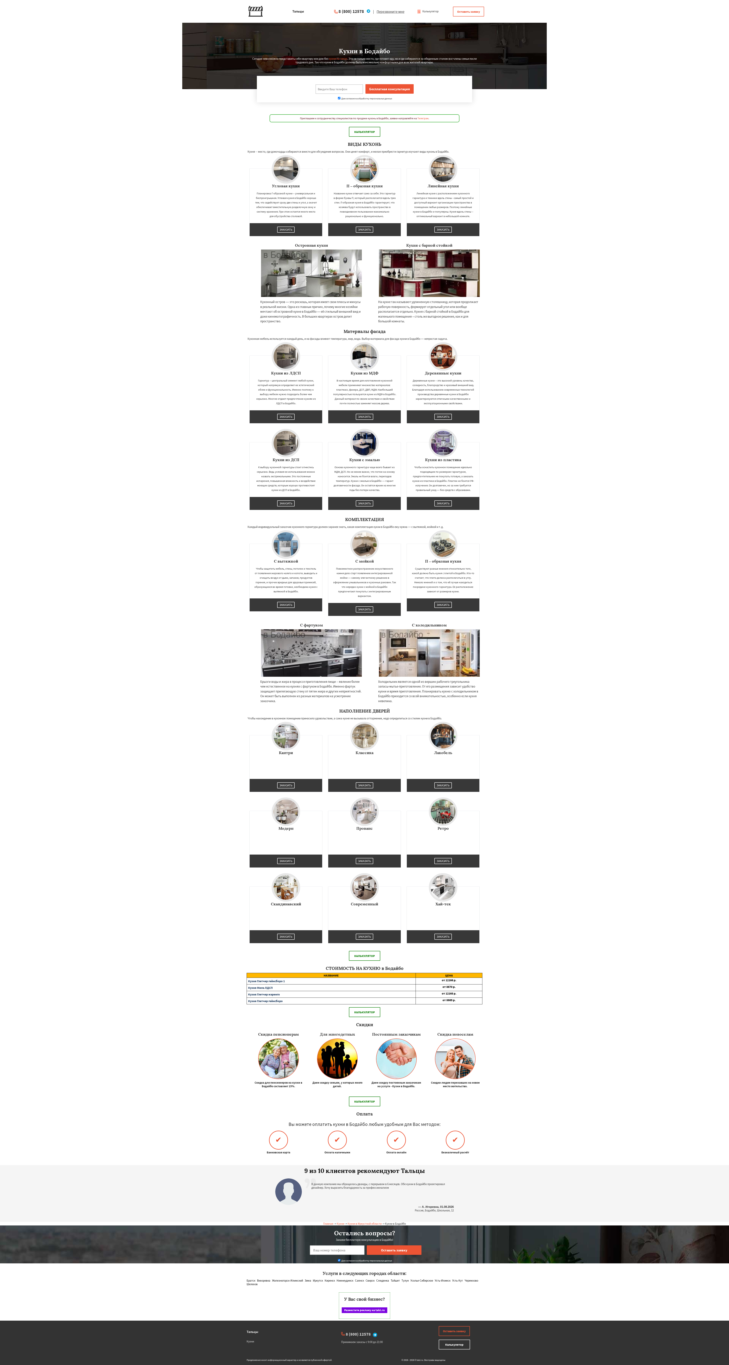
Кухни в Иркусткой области (365, 1223)
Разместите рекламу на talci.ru (364, 1310)
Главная (328, 1223)
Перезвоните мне (390, 11)
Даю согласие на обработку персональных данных (366, 98)
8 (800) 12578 (351, 11)
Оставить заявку (468, 11)
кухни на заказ (338, 58)
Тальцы (252, 1332)
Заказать (285, 229)
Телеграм (422, 118)
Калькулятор (430, 11)
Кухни (340, 1223)
